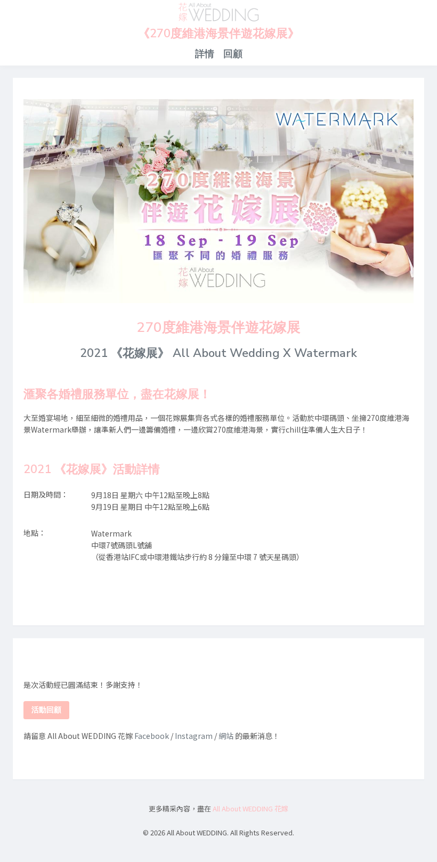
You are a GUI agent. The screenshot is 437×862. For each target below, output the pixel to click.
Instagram (194, 735)
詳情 (204, 53)
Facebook (151, 735)
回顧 (232, 53)
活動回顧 (46, 710)
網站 (225, 735)
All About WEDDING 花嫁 (250, 808)
